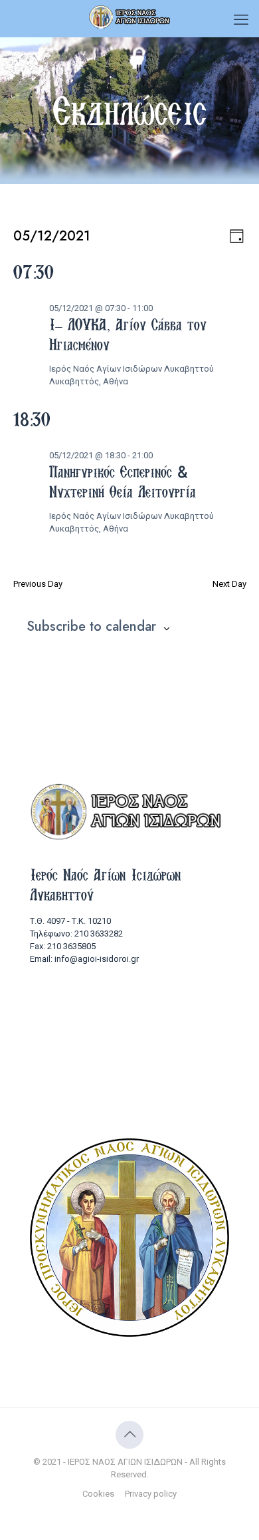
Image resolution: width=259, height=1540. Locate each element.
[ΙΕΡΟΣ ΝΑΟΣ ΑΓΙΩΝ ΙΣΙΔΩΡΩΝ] (129, 16)
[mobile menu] (241, 20)
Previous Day (37, 584)
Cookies (98, 1494)
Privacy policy (151, 1494)
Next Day (229, 584)
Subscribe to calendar (91, 627)
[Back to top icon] (129, 1435)
